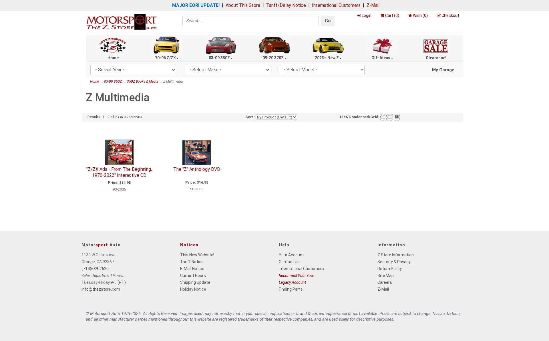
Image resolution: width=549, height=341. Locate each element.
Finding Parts (291, 289)
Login (366, 15)
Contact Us (289, 261)
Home (113, 57)
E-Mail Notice (192, 268)
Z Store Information (395, 255)
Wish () (420, 15)
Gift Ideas (380, 57)
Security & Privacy (394, 261)
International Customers (336, 5)
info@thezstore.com (100, 289)
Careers (384, 282)
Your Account (291, 255)
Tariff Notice (192, 261)
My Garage (443, 69)
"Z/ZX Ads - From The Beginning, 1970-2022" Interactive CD (119, 172)
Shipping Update (195, 282)
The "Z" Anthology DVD (196, 169)
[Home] (121, 21)
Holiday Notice (193, 289)
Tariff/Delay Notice (286, 5)
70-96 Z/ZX (165, 57)
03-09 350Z (219, 57)
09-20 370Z (273, 57)
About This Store (243, 5)
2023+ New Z (327, 57)
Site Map (385, 275)
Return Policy (389, 268)
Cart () (392, 15)
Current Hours (193, 275)
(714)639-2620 (95, 268)
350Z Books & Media (142, 82)
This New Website (196, 255)
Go (328, 20)
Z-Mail (373, 5)
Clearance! (436, 57)
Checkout (450, 15)
